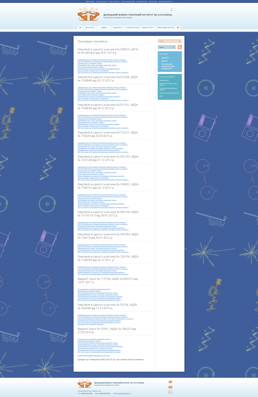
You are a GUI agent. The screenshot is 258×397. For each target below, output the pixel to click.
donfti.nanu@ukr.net (124, 393)
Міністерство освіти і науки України (168, 84)
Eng (176, 8)
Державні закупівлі (165, 1)
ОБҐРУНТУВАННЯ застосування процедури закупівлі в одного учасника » (103, 61)
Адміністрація (90, 1)
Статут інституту (114, 1)
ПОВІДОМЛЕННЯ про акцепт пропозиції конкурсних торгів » (98, 295)
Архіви (161, 47)
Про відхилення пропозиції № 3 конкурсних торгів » (95, 348)
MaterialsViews (164, 80)
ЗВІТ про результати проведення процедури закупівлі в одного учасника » (103, 72)
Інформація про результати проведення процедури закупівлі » (99, 69)
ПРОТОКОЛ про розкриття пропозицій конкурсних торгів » (98, 293)
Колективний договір (128, 1)
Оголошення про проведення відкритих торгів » (94, 289)
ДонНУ (164, 61)
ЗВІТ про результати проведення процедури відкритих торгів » (99, 300)
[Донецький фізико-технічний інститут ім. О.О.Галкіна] (85, 383)
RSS (180, 47)
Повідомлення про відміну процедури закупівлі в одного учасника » (101, 148)
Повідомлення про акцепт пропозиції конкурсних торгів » (97, 65)
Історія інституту (101, 1)
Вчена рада (153, 1)
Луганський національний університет (167, 66)
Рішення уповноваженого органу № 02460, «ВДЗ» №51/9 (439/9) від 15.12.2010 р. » (106, 319)
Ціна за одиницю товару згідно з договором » (93, 71)
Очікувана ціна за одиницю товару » (90, 63)
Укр (171, 8)
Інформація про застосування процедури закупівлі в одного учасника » (102, 60)
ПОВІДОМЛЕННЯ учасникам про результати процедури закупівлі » (100, 296)
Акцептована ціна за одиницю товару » (91, 67)
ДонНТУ (165, 58)
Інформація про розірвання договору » (91, 324)
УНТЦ (161, 96)
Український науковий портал (169, 93)
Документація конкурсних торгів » (89, 291)
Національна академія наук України (168, 89)
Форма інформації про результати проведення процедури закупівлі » (101, 176)
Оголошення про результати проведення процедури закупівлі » (99, 298)
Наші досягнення (142, 1)
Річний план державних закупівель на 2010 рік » (94, 355)
